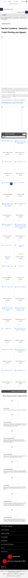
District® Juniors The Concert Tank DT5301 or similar (8, 319)
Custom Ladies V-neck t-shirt (20, 215)
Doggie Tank (7, 340)
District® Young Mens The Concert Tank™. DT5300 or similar (20, 319)
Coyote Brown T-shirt (20, 173)
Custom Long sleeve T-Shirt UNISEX (8, 236)
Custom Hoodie (20, 194)
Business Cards (7, 173)
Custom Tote (20, 277)
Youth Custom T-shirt (8, 382)
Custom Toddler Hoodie (8, 277)
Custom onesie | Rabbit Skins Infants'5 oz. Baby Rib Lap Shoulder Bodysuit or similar (20, 236)
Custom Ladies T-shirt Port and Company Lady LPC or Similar (8, 215)
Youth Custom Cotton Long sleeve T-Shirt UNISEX (20, 361)
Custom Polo (7, 256)
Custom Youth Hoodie (20, 298)
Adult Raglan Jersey (7, 152)
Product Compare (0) (9, 133)
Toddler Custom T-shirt (8, 361)
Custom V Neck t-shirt (8, 298)
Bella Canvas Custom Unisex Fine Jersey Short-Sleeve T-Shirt (20, 152)
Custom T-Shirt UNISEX (20, 256)
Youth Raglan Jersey (20, 382)
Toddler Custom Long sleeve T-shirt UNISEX (20, 340)
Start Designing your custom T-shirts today (12, 103)
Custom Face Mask (7, 194)
